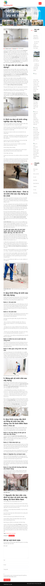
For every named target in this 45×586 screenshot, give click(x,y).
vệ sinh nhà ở (8, 533)
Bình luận (6, 545)
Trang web (6, 569)
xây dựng (14, 533)
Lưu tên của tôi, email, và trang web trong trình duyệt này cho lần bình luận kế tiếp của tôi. (15, 576)
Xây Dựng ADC (8, 5)
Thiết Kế (34, 186)
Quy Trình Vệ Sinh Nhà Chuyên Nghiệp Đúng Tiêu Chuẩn (36, 45)
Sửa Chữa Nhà (36, 183)
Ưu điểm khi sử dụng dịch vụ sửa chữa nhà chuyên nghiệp (36, 67)
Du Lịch (34, 177)
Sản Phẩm (35, 180)
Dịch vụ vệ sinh (16, 25)
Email (5, 564)
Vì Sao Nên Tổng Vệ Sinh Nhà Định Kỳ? (35, 37)
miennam (14, 48)
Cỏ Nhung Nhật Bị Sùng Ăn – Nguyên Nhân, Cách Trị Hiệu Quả (36, 121)
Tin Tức (34, 189)
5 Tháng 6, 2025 (8, 48)
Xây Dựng (35, 192)
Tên (4, 560)
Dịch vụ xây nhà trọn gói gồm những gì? (36, 59)
